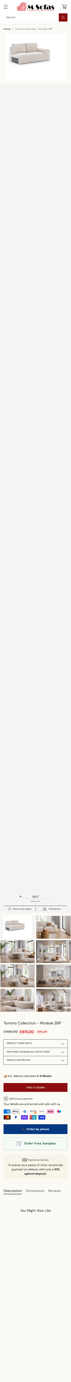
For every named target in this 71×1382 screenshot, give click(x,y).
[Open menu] (6, 7)
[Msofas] (35, 7)
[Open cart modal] (64, 7)
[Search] (63, 17)
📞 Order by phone (35, 1129)
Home (7, 29)
